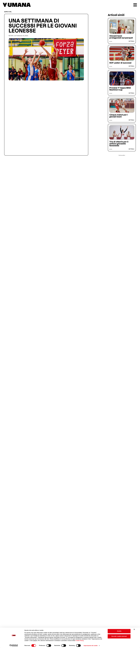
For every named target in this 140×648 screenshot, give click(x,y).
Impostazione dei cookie (91, 645)
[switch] (49, 645)
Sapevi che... (8, 11)
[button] (122, 155)
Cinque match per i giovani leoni (118, 116)
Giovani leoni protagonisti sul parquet (121, 37)
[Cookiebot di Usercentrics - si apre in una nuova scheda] (14, 645)
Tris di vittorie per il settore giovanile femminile (118, 144)
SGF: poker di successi (120, 63)
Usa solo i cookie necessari (119, 636)
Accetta (119, 631)
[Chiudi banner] (134, 629)
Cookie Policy (79, 640)
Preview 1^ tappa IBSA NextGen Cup (120, 89)
